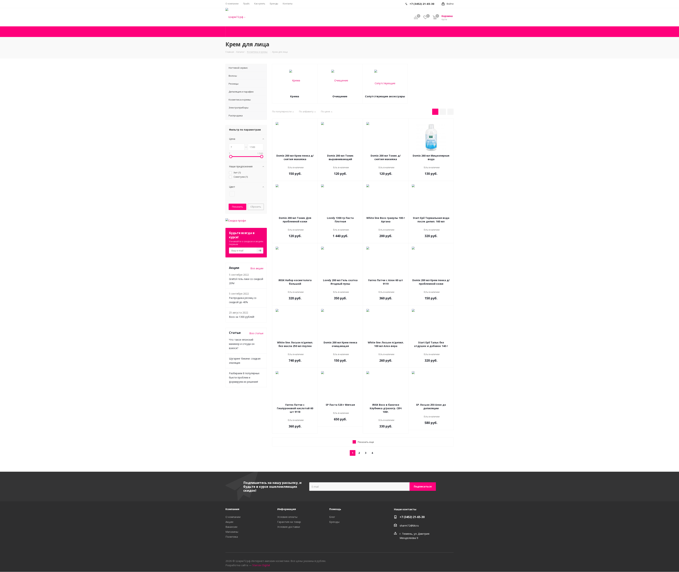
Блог (332, 517)
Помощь (335, 509)
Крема (294, 96)
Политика (231, 536)
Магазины (231, 531)
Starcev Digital (261, 565)
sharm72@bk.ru (409, 525)
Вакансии (231, 526)
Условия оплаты (287, 517)
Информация (286, 509)
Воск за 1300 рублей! (241, 316)
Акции (229, 522)
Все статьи (256, 333)
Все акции (256, 268)
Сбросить (255, 206)
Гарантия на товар (289, 522)
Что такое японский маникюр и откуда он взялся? (241, 344)
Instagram (450, 561)
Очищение (339, 96)
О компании (232, 517)
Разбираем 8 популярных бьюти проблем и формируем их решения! (244, 377)
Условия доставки (288, 526)
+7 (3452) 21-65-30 (412, 517)
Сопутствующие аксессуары (385, 96)
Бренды (334, 522)
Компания (232, 509)
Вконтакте (442, 561)
